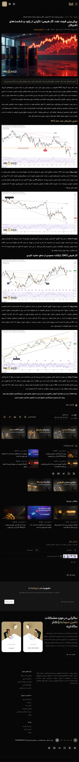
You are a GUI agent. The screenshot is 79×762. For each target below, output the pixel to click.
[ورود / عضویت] (4, 4)
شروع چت (11, 648)
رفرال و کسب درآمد (26, 676)
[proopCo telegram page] (64, 474)
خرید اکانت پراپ (27, 699)
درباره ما (29, 702)
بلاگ (71, 17)
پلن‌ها (29, 732)
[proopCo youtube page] (58, 474)
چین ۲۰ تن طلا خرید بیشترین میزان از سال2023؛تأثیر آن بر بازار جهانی (56, 455)
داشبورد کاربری (27, 679)
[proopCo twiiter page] (74, 474)
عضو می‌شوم (9, 602)
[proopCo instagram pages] (69, 474)
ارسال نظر (72, 575)
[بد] (64, 417)
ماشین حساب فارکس (25, 688)
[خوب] (58, 417)
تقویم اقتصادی (27, 685)
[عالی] (55, 417)
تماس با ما (28, 705)
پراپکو (75, 17)
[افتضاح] (66, 417)
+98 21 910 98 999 (33, 648)
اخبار (66, 17)
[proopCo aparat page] (53, 474)
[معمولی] (61, 417)
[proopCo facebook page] (75, 748)
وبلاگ (29, 715)
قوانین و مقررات (26, 709)
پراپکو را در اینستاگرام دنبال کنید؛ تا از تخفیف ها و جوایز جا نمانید (14, 455)
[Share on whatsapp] (5, 417)
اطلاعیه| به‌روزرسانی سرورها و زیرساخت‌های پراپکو (15, 465)
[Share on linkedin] (15, 417)
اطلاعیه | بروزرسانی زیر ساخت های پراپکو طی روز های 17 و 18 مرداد (53, 465)
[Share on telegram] (10, 417)
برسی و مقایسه (27, 726)
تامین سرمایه (27, 729)
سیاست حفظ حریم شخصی (23, 712)
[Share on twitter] (20, 417)
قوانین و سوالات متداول (24, 682)
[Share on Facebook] (25, 417)
